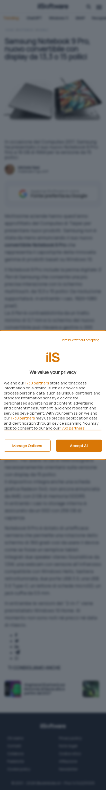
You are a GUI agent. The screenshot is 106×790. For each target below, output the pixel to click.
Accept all (79, 445)
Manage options (27, 445)
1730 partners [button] (37, 383)
